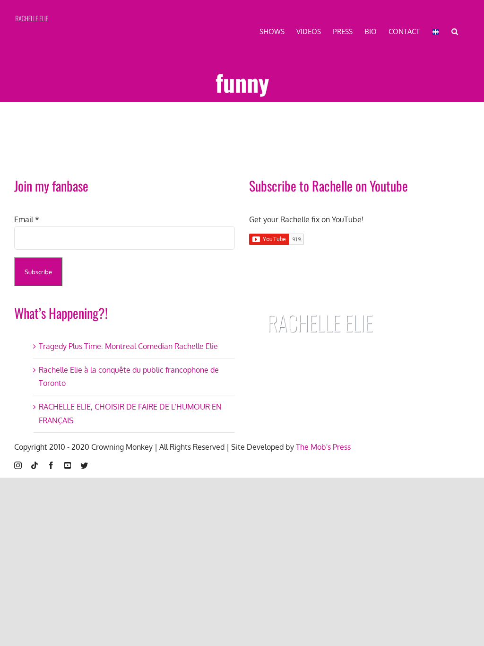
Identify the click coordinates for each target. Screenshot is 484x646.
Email (26, 219)
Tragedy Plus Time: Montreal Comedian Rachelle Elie (128, 346)
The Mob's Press (323, 447)
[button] (454, 30)
